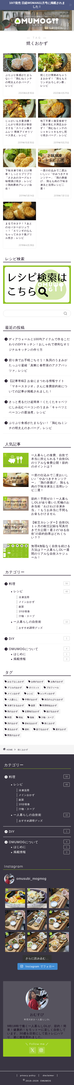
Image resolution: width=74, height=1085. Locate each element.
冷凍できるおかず (15, 705)
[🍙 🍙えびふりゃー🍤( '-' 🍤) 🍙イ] (59, 898)
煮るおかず (12, 729)
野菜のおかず (13, 735)
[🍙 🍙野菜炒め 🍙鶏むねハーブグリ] (59, 942)
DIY (38, 638)
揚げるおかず (52, 711)
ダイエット (34, 687)
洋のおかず (12, 723)
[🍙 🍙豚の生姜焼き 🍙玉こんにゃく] (15, 920)
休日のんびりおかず (53, 699)
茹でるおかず (42, 729)
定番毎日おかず (32, 711)
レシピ (41, 591)
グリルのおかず (14, 687)
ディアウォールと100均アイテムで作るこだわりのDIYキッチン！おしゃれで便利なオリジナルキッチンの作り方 (39, 344)
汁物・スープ (27, 616)
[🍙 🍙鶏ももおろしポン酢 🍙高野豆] (15, 942)
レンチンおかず (47, 693)
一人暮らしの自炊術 (41, 621)
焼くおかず (49, 723)
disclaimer (48, 1075)
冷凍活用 (24, 597)
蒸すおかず (61, 729)
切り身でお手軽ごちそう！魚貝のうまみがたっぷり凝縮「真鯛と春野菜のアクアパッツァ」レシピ (38, 365)
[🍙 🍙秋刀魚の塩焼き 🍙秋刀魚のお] (37, 920)
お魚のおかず (57, 681)
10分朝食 (24, 611)
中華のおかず (31, 699)
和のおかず (12, 711)
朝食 (32, 717)
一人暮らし (12, 699)
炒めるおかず (31, 723)
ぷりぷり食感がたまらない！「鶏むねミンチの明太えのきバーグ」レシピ (38, 425)
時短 (21, 717)
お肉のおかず (37, 681)
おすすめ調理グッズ (31, 627)
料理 (38, 583)
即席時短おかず (49, 705)
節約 (27, 729)
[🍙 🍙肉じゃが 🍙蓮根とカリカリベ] (37, 942)
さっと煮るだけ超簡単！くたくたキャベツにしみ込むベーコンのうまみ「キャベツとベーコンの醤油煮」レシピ (38, 407)
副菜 (21, 606)
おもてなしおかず (15, 681)
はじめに (40, 654)
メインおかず (27, 601)
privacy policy (28, 1075)
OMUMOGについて (38, 649)
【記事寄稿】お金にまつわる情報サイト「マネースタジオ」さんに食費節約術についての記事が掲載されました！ (38, 386)
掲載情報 (40, 659)
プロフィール (52, 687)
